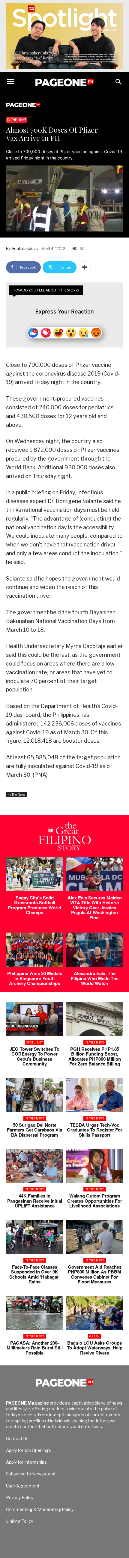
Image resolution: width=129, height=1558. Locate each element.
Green (94, 1336)
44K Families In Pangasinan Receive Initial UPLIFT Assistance (34, 1200)
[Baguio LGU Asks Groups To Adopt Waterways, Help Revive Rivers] (94, 1313)
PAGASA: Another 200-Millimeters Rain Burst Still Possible (35, 1347)
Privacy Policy (19, 1497)
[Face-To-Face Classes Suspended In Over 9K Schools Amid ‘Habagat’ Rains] (34, 1237)
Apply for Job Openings (28, 1450)
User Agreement (23, 1485)
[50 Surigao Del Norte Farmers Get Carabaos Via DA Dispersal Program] (34, 1095)
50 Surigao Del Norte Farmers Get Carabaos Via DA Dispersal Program (34, 1130)
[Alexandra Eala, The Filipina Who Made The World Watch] (94, 950)
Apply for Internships (26, 1462)
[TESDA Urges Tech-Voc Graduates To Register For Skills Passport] (94, 1095)
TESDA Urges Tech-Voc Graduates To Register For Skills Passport (94, 1130)
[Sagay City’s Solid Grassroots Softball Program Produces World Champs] (34, 874)
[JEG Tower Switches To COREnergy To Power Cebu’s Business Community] (34, 1019)
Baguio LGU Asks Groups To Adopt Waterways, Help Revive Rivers (94, 1347)
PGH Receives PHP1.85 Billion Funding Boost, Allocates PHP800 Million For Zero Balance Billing (94, 1056)
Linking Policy (19, 1521)
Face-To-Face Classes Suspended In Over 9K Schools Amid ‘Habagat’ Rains (34, 1274)
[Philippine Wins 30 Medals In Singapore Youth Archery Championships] (34, 950)
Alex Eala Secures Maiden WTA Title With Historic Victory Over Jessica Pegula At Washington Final (95, 907)
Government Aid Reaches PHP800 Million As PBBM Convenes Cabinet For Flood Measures (95, 1274)
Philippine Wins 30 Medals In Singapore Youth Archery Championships (34, 978)
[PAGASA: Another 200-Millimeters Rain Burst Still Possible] (34, 1313)
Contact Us (17, 1438)
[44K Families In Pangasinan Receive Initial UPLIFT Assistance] (34, 1166)
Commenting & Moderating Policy (40, 1509)
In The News (16, 120)
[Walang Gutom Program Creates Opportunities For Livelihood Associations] (94, 1166)
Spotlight (34, 1042)
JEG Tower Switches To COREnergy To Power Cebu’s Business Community (34, 1056)
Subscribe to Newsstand (30, 1473)
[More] (84, 267)
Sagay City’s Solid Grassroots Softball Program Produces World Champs (34, 905)
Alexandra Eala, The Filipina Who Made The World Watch (94, 978)
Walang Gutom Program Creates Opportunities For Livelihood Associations (94, 1200)
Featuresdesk (25, 248)
